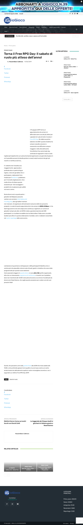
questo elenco (24, 273)
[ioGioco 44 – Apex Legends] (59, 91)
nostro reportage (11, 218)
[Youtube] (77, 13)
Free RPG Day (34, 139)
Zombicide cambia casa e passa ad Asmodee (31, 36)
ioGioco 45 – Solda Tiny (12, 470)
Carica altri (67, 99)
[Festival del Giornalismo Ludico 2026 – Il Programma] (45, 462)
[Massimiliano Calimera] (5, 61)
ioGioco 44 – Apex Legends (71, 92)
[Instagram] (72, 13)
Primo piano (12, 45)
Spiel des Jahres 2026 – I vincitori (28, 469)
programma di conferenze (27, 275)
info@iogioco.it (12, 499)
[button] (77, 29)
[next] (77, 36)
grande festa (27, 365)
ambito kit (15, 177)
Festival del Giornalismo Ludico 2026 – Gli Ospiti (70, 84)
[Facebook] (70, 13)
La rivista (12, 468)
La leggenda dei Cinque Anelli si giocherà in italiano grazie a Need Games (41, 423)
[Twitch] (75, 13)
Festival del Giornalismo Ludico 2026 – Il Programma (45, 469)
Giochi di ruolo (14, 379)
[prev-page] (5, 475)
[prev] (74, 36)
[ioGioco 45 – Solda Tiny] (12, 462)
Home (5, 45)
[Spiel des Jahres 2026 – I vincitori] (28, 462)
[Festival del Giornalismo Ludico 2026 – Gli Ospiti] (59, 83)
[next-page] (8, 475)
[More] (28, 85)
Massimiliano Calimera (16, 61)
